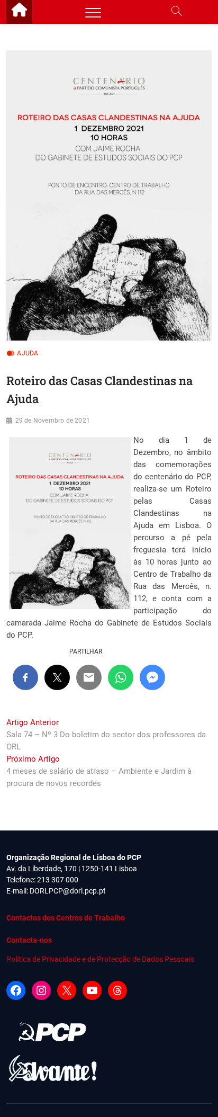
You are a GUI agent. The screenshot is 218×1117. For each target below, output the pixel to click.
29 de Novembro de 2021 (52, 420)
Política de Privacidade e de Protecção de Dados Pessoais (100, 959)
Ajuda (27, 353)
